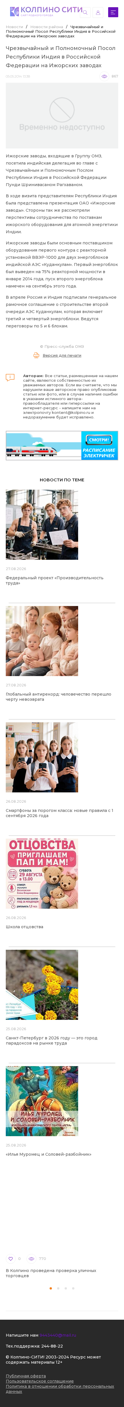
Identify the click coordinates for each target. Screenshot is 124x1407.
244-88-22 (52, 1346)
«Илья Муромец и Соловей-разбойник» (48, 1154)
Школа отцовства (24, 926)
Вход (98, 12)
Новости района (46, 26)
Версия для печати (62, 355)
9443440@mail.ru (58, 1335)
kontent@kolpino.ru (71, 412)
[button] (51, 1288)
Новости (14, 26)
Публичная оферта (26, 1376)
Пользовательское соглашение (40, 1381)
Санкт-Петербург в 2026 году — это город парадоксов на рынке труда (51, 1040)
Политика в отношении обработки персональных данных (60, 1389)
